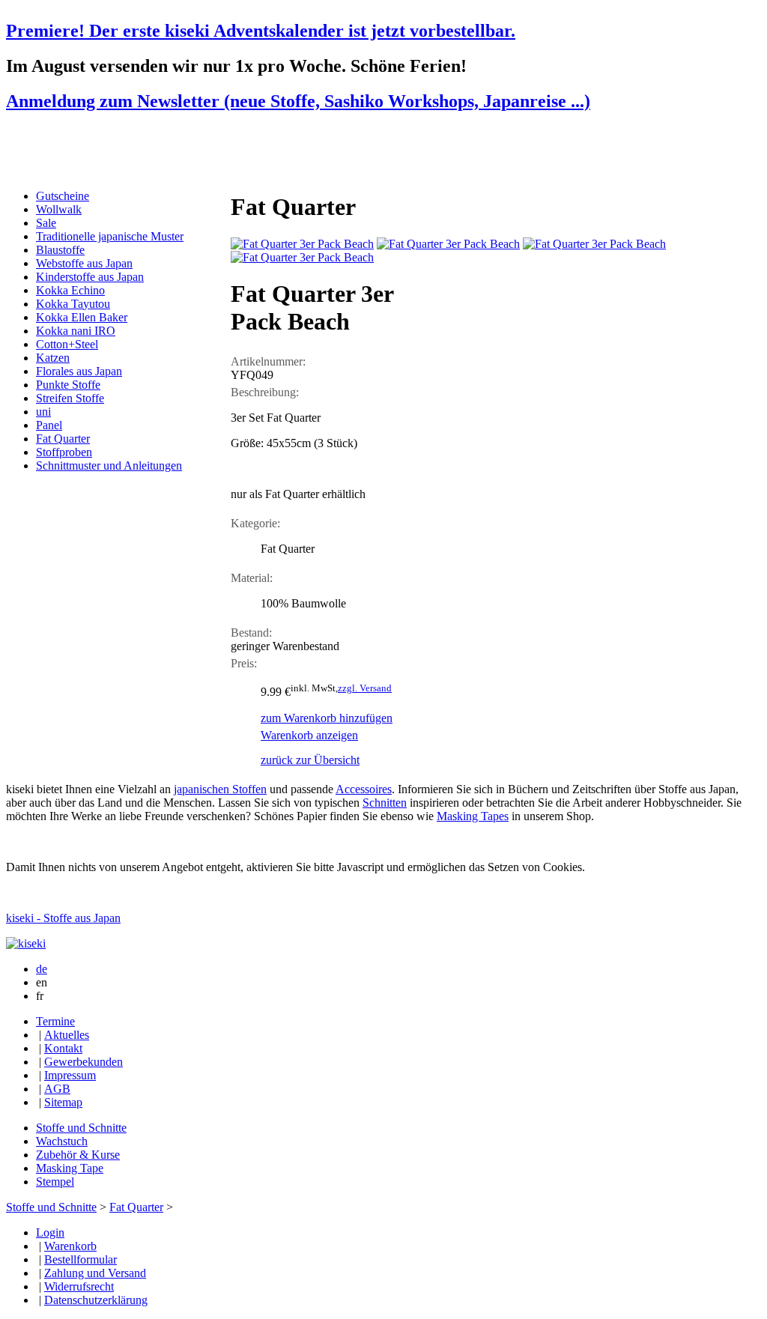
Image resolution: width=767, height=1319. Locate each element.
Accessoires (364, 789)
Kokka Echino (70, 290)
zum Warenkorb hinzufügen (326, 718)
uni (43, 411)
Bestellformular (80, 1259)
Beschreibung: (265, 392)
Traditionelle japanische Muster (110, 236)
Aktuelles (66, 1034)
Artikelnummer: (268, 361)
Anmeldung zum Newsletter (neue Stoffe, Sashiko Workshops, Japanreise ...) (298, 101)
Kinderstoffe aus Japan (90, 276)
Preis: (244, 663)
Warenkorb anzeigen (309, 735)
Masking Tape (69, 1168)
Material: (252, 577)
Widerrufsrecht (79, 1286)
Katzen (53, 357)
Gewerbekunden (83, 1061)
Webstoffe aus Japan (84, 263)
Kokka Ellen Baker (81, 317)
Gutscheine (62, 195)
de (41, 968)
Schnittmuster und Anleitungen (109, 465)
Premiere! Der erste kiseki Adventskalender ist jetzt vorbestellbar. (260, 30)
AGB (57, 1088)
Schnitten (385, 802)
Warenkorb (70, 1246)
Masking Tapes (473, 816)
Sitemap (63, 1102)
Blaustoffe (60, 249)
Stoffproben (64, 452)
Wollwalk (59, 209)
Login (50, 1232)
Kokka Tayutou (73, 303)
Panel (49, 425)
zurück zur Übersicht (310, 760)
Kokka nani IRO (75, 330)
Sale (46, 222)
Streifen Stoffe (70, 398)
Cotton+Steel (67, 344)
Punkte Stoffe (68, 384)
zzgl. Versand (365, 688)
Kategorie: (255, 523)
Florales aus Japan (79, 371)
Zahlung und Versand (95, 1273)
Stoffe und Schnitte (81, 1127)
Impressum (70, 1075)
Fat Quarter (63, 438)
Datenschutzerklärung (96, 1300)
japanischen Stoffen (220, 789)
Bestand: (251, 632)
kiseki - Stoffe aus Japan (63, 918)
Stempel (55, 1181)
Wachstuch (62, 1141)
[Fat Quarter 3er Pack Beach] (302, 243)
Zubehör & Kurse (78, 1154)
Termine (55, 1021)
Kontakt (63, 1048)
